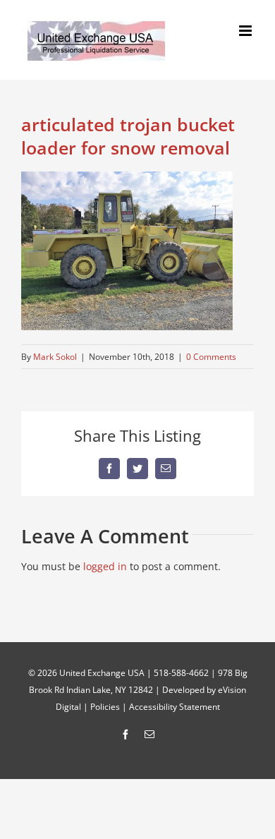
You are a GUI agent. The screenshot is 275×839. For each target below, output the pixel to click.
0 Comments (211, 357)
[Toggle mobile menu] (246, 30)
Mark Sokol (55, 357)
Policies (105, 707)
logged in (105, 566)
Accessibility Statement (174, 707)
